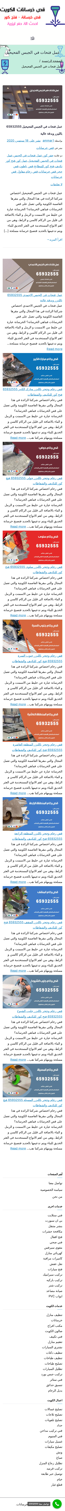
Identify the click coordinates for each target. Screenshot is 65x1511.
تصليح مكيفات (53, 1447)
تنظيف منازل (54, 1315)
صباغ (59, 1457)
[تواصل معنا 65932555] (57, 1504)
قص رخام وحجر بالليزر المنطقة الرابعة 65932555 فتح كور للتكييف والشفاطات (37, 836)
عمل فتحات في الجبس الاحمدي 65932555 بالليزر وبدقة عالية (34, 297)
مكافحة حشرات (52, 1231)
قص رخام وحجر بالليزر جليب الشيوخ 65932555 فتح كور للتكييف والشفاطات (37, 1013)
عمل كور (21, 160)
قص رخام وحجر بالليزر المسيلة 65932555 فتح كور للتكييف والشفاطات (32, 1102)
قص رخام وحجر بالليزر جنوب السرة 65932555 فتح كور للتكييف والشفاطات (37, 658)
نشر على (24, 140)
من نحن (57, 1196)
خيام (59, 1479)
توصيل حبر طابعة (51, 1474)
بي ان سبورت (53, 1220)
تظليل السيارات (52, 1369)
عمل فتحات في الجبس (28, 155)
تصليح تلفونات (53, 1420)
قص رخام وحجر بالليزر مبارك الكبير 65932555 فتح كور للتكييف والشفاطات (32, 391)
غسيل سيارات (53, 1441)
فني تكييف (55, 1336)
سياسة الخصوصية (51, 1189)
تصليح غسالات (53, 1409)
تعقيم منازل (55, 1342)
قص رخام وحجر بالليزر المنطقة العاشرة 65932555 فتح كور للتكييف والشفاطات (37, 747)
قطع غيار (56, 1484)
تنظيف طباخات (53, 1358)
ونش (59, 1452)
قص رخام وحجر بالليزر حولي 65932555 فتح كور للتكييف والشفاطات (34, 480)
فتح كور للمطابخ (44, 166)
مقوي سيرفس (53, 1247)
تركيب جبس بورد (51, 1374)
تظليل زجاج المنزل (50, 1463)
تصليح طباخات (53, 1363)
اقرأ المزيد (55, 239)
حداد (59, 1425)
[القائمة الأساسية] (32, 38)
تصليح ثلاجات (54, 1414)
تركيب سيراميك (52, 1274)
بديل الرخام (55, 1390)
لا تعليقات (56, 184)
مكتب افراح (55, 1325)
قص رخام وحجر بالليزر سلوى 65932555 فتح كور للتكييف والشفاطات (33, 569)
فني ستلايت (55, 1215)
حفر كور (48, 155)
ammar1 (48, 140)
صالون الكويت (53, 1331)
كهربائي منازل (53, 1253)
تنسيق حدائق (54, 1385)
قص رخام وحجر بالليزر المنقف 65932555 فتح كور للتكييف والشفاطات (33, 924)
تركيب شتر (55, 1285)
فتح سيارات (55, 1269)
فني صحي (56, 1242)
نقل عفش (56, 1264)
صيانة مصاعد (54, 1291)
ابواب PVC (55, 1296)
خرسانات (56, 1320)
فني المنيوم (55, 1436)
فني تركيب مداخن (51, 1430)
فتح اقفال (56, 1237)
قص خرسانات (45, 148)
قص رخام (32, 171)
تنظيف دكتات (54, 1352)
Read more (54, 348)
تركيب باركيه (54, 1280)
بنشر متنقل (55, 1226)
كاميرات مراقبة (52, 1258)
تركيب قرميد (54, 1468)
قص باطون (26, 166)
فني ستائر (56, 1379)
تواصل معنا (55, 1183)
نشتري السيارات (52, 1347)
